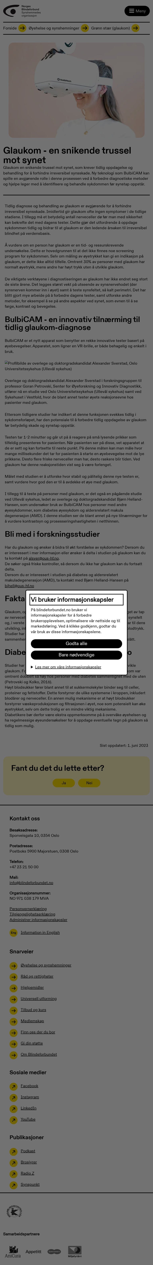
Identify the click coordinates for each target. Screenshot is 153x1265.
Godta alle (76, 644)
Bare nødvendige (76, 655)
